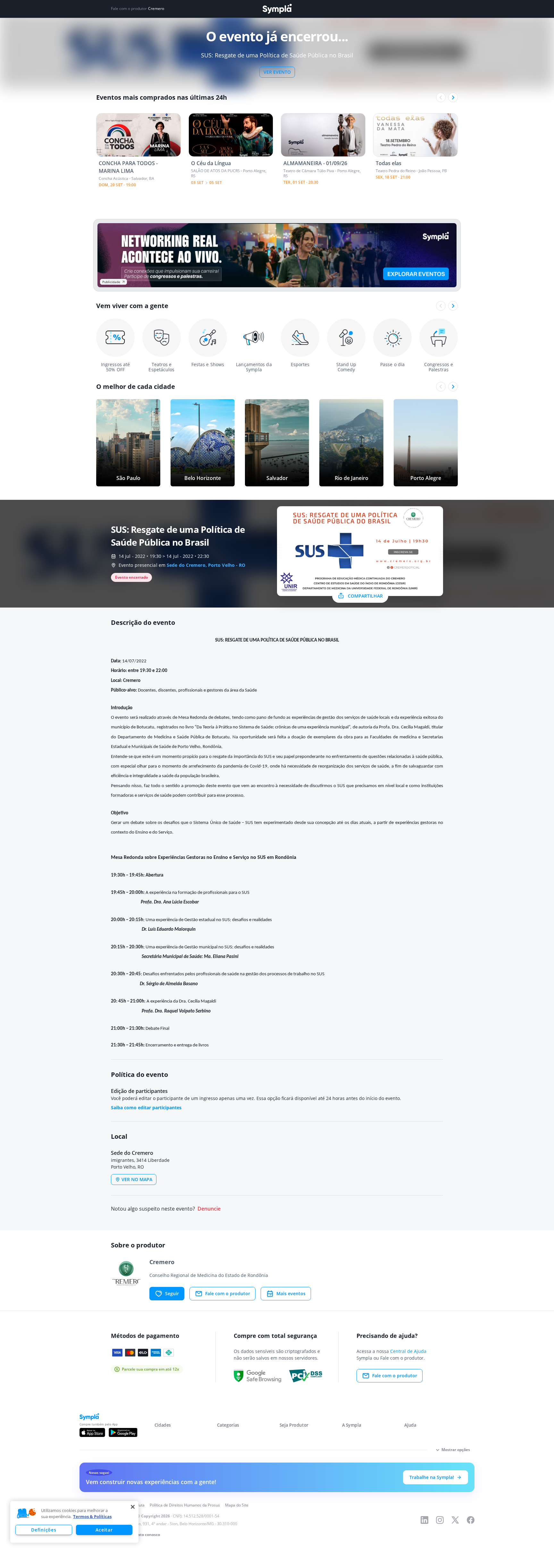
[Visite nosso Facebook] (470, 1520)
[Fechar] (133, 1507)
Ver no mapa (137, 1179)
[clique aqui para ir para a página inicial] (277, 9)
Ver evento (277, 72)
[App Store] (92, 1432)
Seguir (172, 1293)
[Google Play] (123, 1432)
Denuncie (209, 1209)
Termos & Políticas (92, 1516)
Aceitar (104, 1530)
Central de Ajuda (408, 1351)
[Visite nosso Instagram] (440, 1520)
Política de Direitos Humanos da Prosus (185, 1505)
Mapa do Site (236, 1505)
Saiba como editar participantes (146, 1107)
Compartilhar (365, 596)
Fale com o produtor (227, 1293)
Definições (43, 1530)
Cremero (156, 8)
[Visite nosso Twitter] (455, 1520)
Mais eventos (291, 1293)
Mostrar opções (455, 1449)
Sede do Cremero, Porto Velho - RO (206, 565)
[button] (26, 1513)
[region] (74, 1522)
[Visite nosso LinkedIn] (424, 1520)
